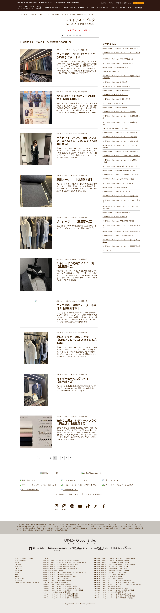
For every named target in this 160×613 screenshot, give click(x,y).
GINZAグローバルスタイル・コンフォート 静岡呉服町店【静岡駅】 (112, 560)
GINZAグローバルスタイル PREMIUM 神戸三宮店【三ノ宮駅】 (111, 588)
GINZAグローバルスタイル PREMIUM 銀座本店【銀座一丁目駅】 (60, 564)
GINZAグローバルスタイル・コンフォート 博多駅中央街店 (121, 231)
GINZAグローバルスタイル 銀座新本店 (115, 82)
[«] (39, 458)
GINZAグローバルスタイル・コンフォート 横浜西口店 (120, 132)
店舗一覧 (17, 562)
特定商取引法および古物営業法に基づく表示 (27, 582)
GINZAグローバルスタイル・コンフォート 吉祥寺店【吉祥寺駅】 (61, 586)
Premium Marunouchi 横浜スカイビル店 (115, 128)
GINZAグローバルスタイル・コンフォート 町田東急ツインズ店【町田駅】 (63, 590)
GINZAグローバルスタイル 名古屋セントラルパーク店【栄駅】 (111, 566)
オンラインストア (102, 7)
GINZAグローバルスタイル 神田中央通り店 (116, 99)
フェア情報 (90, 7)
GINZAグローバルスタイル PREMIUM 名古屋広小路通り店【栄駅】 (112, 562)
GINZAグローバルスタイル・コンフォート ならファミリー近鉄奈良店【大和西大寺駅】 (117, 584)
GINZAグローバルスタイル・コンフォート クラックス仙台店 (121, 54)
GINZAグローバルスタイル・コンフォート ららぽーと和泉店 (121, 201)
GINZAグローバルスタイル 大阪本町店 (115, 187)
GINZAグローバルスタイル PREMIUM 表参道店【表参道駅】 (59, 566)
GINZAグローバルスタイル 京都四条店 (115, 217)
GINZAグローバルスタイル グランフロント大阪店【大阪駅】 (110, 572)
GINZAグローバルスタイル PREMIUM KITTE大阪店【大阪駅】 (111, 568)
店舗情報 (81, 7)
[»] (78, 458)
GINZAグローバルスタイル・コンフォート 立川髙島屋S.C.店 (121, 117)
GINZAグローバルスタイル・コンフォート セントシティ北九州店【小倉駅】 (115, 596)
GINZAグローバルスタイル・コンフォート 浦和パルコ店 (120, 141)
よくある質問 (18, 566)
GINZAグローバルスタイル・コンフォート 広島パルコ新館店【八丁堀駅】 (114, 590)
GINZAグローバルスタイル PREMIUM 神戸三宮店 (118, 221)
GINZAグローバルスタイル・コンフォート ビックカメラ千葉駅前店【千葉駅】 (115, 558)
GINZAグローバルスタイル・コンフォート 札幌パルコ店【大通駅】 (61, 560)
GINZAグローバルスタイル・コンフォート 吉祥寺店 (119, 112)
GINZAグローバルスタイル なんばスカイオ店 (117, 191)
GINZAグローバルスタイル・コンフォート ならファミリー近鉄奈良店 (121, 207)
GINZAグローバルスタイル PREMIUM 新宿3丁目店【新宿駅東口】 (61, 568)
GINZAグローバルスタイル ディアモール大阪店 (118, 183)
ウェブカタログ (19, 568)
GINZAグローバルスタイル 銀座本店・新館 (116, 90)
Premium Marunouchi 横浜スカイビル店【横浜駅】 (57, 592)
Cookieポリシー (19, 580)
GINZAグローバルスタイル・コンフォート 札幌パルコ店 (120, 48)
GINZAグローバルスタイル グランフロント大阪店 (118, 179)
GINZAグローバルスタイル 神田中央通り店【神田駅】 (58, 580)
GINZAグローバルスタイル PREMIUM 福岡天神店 (118, 236)
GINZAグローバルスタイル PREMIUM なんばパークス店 (121, 175)
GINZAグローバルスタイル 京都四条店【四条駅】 (107, 586)
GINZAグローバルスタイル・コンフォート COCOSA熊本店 (121, 246)
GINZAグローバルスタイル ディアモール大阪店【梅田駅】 (110, 574)
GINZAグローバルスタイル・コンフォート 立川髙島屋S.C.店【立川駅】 (62, 588)
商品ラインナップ (69, 7)
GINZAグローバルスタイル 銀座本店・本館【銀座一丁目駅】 (59, 576)
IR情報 (111, 3)
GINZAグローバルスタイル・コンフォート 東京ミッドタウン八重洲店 (121, 77)
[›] (74, 458)
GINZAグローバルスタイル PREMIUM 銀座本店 (118, 59)
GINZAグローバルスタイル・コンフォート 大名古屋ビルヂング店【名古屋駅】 (115, 564)
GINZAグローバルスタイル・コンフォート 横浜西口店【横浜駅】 (61, 594)
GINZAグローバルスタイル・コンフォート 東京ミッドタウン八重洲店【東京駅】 (65, 572)
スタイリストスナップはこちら (80, 30)
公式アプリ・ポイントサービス (121, 7)
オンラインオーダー (109, 250)
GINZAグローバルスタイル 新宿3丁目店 (115, 67)
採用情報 (118, 3)
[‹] (43, 458)
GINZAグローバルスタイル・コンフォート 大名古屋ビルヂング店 (121, 161)
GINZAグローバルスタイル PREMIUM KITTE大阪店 (119, 170)
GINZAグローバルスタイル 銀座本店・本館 (116, 86)
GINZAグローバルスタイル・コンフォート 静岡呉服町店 (120, 151)
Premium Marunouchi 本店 (111, 71)
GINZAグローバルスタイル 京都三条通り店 (116, 212)
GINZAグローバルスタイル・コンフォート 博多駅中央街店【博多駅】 (113, 594)
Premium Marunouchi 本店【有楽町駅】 (54, 570)
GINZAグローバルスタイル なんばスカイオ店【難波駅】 (109, 578)
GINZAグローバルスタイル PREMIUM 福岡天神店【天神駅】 (110, 592)
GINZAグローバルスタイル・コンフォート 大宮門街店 (120, 137)
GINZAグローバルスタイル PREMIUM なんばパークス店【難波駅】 (112, 570)
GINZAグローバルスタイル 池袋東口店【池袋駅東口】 (58, 584)
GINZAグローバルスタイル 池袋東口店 (115, 107)
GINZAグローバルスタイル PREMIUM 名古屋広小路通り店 (121, 156)
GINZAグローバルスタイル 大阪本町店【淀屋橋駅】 (108, 576)
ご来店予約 (138, 8)
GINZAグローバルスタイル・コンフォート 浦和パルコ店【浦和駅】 (61, 598)
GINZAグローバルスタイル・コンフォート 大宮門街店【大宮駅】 (61, 596)
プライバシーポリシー (21, 578)
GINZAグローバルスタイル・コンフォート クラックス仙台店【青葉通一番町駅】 (65, 562)
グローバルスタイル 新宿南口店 (113, 103)
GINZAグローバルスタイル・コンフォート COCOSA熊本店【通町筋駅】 (114, 598)
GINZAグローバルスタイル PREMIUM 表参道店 (118, 63)
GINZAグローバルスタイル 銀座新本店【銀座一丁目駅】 (58, 574)
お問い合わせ (127, 3)
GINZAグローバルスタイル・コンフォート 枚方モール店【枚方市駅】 (113, 580)
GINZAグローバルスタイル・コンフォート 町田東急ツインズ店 (121, 123)
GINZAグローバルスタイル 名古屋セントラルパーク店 (120, 166)
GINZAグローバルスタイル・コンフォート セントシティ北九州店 (121, 241)
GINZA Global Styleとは (53, 7)
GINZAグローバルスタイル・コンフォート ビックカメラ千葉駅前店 (121, 146)
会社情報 (103, 3)
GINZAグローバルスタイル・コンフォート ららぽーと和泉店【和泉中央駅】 (115, 582)
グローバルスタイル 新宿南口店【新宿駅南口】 (56, 582)
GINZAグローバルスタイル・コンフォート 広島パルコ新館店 (121, 226)
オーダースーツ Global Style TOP (24, 558)
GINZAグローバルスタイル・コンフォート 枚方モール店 (120, 196)
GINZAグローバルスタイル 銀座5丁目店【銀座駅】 (57, 578)
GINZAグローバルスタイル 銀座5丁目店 (115, 95)
